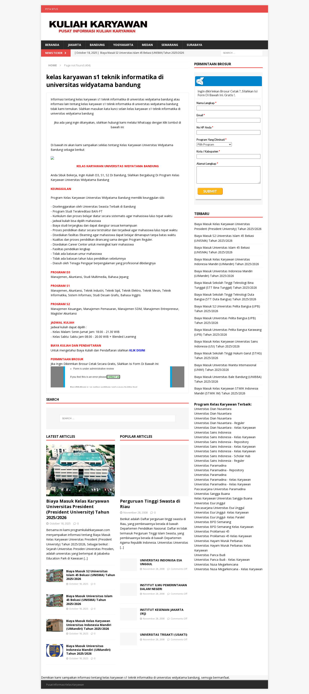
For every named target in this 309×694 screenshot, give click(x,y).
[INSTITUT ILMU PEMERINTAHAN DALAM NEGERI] (128, 589)
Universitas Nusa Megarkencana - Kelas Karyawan (228, 569)
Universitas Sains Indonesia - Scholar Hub (222, 456)
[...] (86, 558)
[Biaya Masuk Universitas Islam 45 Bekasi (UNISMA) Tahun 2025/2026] (54, 600)
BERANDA (52, 45)
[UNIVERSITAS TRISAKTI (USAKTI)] (128, 639)
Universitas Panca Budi (209, 555)
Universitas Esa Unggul (209, 503)
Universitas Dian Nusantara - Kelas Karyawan (225, 428)
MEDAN (147, 45)
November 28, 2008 (135, 512)
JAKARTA (74, 45)
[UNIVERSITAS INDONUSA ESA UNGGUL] (128, 564)
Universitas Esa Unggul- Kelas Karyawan (221, 512)
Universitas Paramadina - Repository (219, 470)
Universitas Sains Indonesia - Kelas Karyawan (225, 437)
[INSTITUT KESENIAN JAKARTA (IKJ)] (128, 614)
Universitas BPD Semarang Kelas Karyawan (224, 527)
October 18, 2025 (60, 523)
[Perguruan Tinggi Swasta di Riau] (154, 470)
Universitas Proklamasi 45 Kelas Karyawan (223, 536)
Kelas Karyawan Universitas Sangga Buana (223, 498)
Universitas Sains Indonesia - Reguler (219, 461)
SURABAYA (194, 45)
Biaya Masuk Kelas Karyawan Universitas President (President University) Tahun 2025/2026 (77, 509)
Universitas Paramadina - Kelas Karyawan (222, 480)
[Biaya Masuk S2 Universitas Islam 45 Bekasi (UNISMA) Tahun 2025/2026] (54, 575)
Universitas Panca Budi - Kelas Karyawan (222, 560)
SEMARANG (169, 45)
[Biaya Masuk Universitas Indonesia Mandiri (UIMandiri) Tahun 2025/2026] (54, 650)
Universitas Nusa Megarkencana (216, 564)
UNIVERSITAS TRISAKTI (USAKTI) (163, 635)
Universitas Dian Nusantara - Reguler (219, 423)
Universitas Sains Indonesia (212, 432)
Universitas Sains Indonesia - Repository (221, 442)
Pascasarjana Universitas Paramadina (220, 489)
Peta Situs (51, 9)
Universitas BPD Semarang (212, 522)
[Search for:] (242, 53)
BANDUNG (97, 45)
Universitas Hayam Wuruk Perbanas (218, 541)
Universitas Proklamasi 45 (211, 531)
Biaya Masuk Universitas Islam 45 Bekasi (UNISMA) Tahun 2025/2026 (89, 600)
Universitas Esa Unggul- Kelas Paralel (219, 517)
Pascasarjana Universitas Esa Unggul (219, 508)
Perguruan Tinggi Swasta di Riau (150, 503)
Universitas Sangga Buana (212, 494)
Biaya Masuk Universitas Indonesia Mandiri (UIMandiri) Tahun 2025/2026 (88, 649)
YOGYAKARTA (123, 45)
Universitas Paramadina (210, 465)
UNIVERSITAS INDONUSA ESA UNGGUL (161, 562)
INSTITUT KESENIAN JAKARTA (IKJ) (162, 611)
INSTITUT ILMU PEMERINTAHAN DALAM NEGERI (163, 587)
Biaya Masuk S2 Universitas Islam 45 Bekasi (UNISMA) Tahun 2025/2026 (90, 575)
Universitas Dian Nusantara (212, 409)
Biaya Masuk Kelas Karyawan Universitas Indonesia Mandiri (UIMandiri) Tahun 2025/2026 (88, 624)
